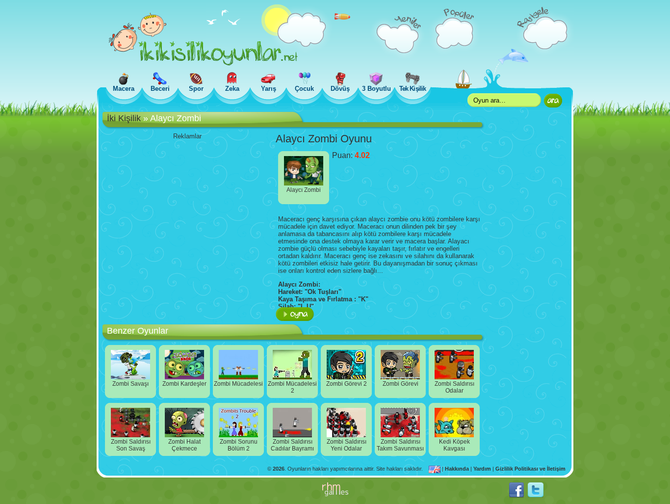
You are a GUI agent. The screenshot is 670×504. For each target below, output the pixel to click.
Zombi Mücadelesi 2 (292, 387)
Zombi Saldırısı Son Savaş (131, 445)
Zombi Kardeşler (184, 383)
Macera (123, 88)
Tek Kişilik (412, 88)
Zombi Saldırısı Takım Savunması (400, 445)
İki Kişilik (124, 118)
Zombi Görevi (400, 383)
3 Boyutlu (376, 88)
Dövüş (340, 88)
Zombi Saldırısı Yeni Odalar (346, 445)
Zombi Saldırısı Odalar (454, 387)
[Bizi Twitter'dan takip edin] (535, 496)
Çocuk (304, 88)
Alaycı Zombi (303, 189)
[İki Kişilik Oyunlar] (203, 63)
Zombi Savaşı (130, 383)
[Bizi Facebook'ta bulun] (516, 496)
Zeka (232, 88)
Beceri (160, 88)
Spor (196, 88)
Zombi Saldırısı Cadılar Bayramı (292, 445)
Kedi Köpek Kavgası (454, 445)
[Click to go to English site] (435, 469)
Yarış (268, 88)
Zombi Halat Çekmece (184, 445)
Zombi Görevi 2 (346, 383)
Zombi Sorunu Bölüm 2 (239, 445)
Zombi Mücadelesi (238, 383)
